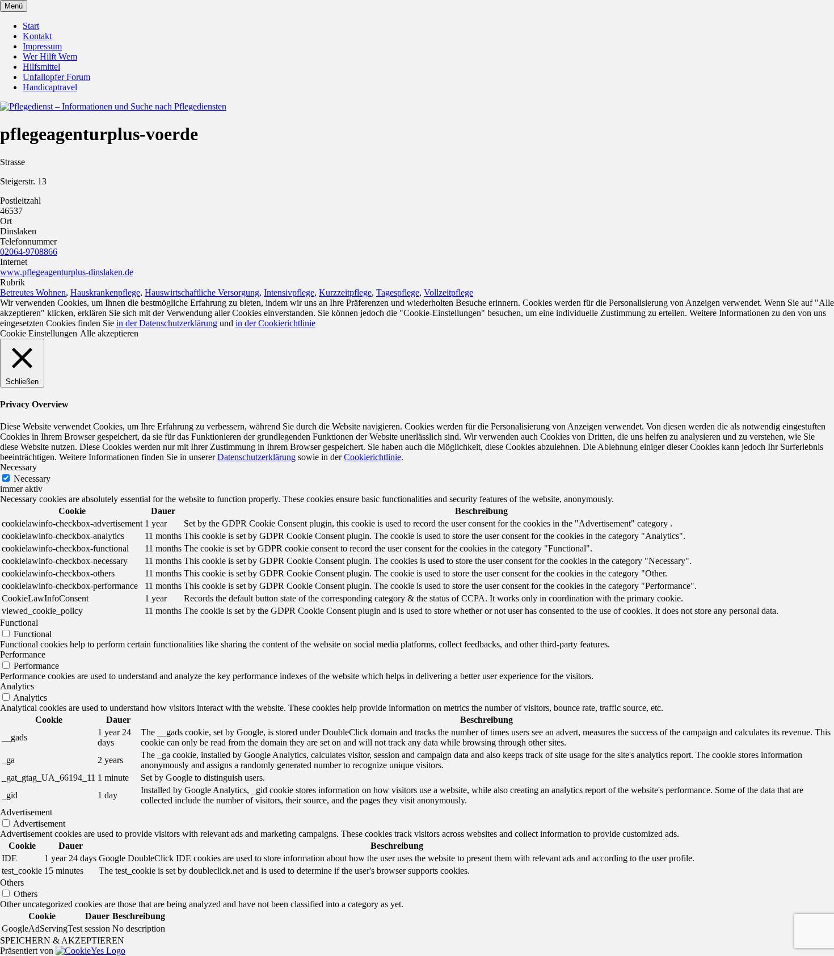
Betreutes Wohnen (33, 292)
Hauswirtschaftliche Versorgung (202, 292)
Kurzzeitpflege (345, 292)
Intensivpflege (289, 292)
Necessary (32, 478)
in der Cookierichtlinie (275, 323)
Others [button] (12, 882)
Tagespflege (397, 292)
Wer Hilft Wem (50, 56)
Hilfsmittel (41, 66)
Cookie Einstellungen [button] (38, 333)
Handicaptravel (50, 87)
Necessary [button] (18, 467)
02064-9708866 (28, 251)
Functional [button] (19, 622)
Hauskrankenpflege (105, 292)
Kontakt (37, 36)
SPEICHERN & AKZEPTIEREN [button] (62, 940)
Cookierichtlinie (372, 457)
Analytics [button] (17, 686)
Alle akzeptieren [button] (109, 333)
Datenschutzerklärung (256, 457)
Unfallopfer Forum (56, 77)
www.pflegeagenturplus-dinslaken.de (66, 272)
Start (31, 26)
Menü (14, 6)
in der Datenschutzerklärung (166, 323)
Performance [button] (22, 654)
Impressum (42, 46)
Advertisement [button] (26, 812)
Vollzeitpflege (448, 292)
